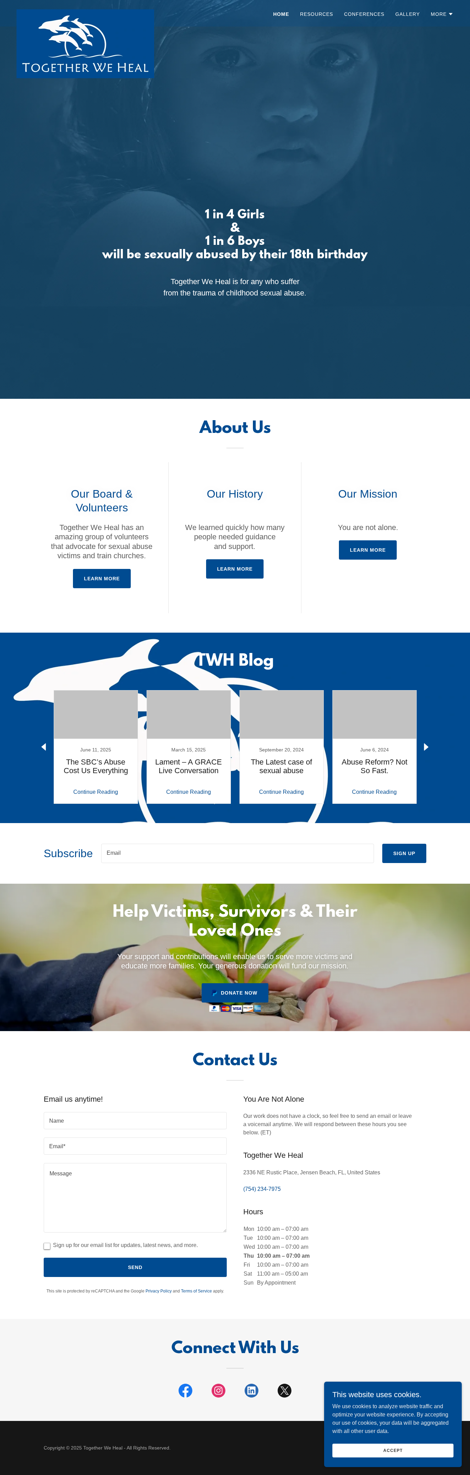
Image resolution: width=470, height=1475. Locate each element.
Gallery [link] (407, 14)
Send (135, 1267)
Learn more (102, 578)
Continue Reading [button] (95, 792)
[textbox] (237, 853)
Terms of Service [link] (196, 1291)
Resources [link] (316, 14)
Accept (392, 1450)
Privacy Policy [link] (159, 1291)
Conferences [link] (364, 14)
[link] (85, 12)
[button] (442, 14)
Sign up (404, 853)
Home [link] (281, 14)
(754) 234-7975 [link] (262, 1189)
